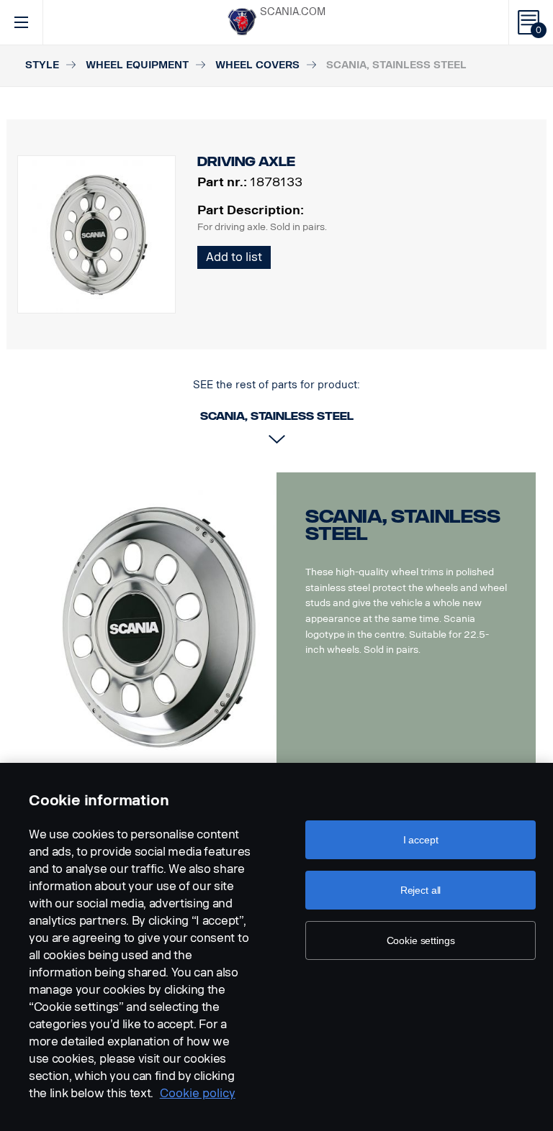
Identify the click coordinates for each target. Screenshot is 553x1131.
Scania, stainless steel (402, 525)
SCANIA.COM (292, 12)
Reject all (420, 890)
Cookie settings (421, 940)
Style (42, 65)
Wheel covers (257, 65)
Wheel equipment (137, 65)
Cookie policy (197, 1093)
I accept (421, 840)
